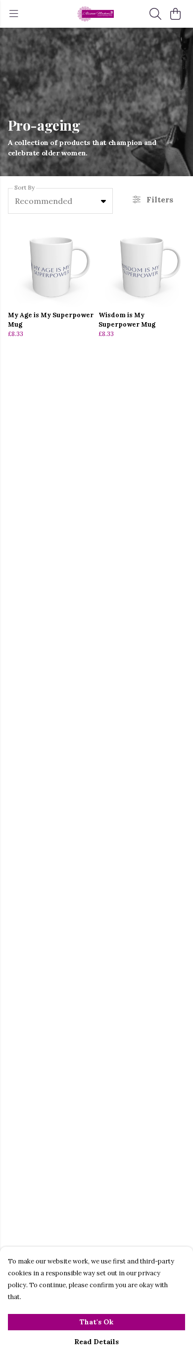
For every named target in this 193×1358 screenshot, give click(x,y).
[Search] (155, 14)
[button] (103, 201)
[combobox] (60, 201)
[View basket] (175, 14)
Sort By (24, 187)
